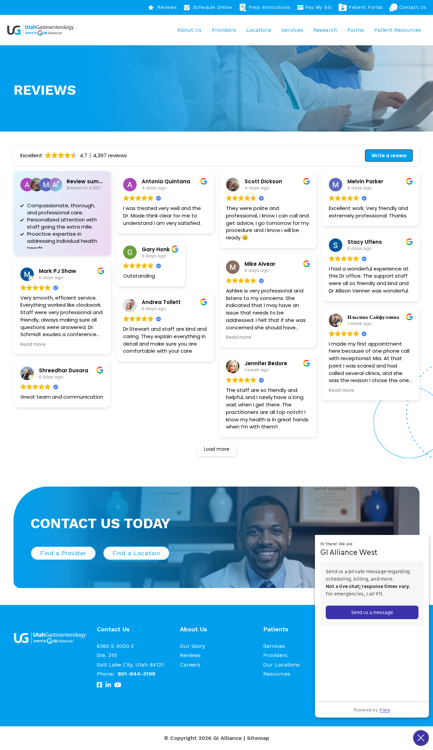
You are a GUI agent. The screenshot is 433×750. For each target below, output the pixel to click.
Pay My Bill (318, 7)
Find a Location (136, 553)
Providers (224, 30)
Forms (355, 30)
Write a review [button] (389, 155)
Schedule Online (212, 7)
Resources (276, 674)
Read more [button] (33, 345)
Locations (258, 30)
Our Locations (281, 664)
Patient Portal (365, 7)
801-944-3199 (136, 674)
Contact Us (412, 7)
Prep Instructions (270, 7)
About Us (189, 30)
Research (325, 30)
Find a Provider (63, 553)
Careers (190, 664)
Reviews (167, 7)
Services (292, 30)
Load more (216, 449)
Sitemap (258, 738)
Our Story (192, 646)
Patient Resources (397, 30)
